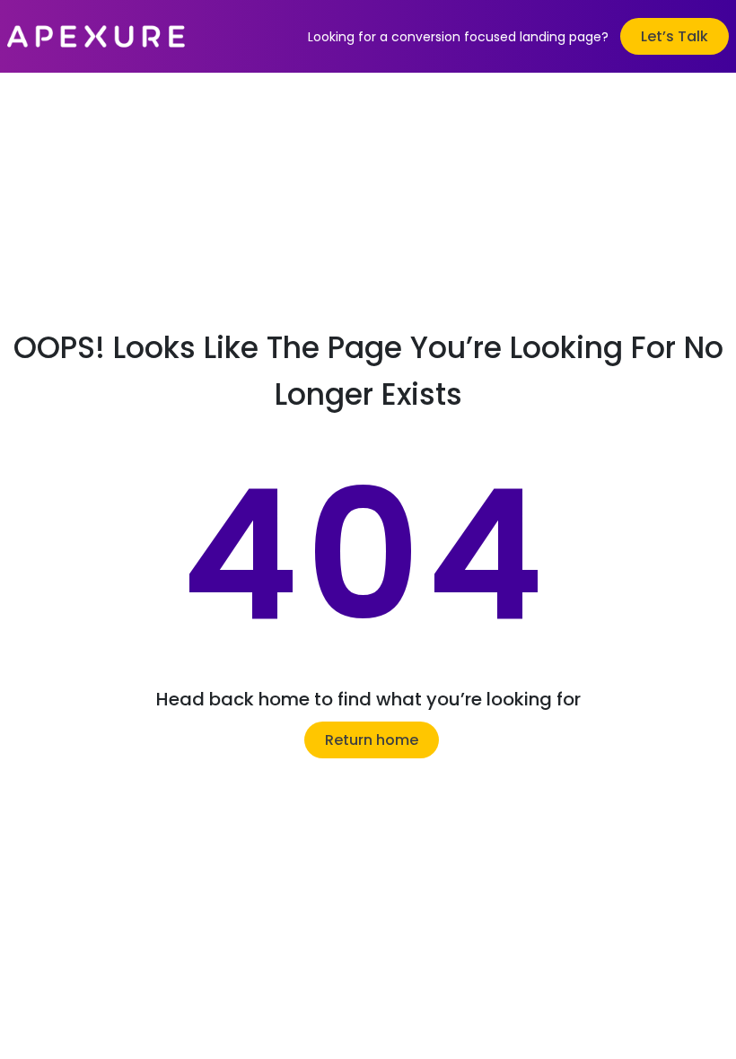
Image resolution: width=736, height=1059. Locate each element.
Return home (371, 740)
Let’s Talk (674, 36)
